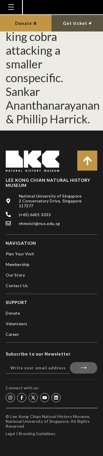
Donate (13, 313)
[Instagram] (10, 397)
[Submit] (83, 368)
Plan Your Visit (20, 253)
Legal (10, 433)
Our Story (15, 275)
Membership (18, 264)
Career (12, 334)
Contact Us (17, 285)
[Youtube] (44, 397)
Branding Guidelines (37, 433)
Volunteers (16, 323)
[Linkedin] (56, 397)
